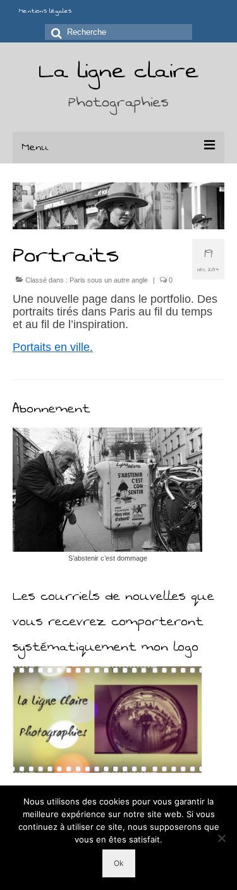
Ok (119, 863)
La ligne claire (118, 70)
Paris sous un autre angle (109, 280)
